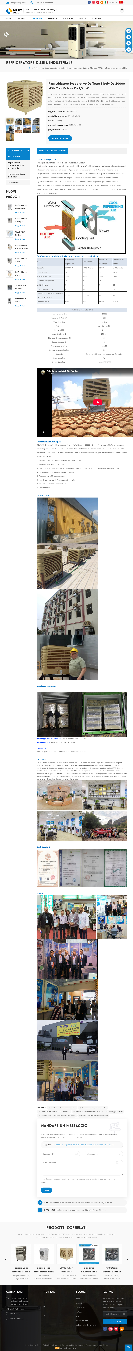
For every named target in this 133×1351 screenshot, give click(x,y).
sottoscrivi (115, 1321)
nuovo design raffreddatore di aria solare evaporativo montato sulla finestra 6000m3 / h (22, 1270)
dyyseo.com (97, 1345)
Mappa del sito (82, 1321)
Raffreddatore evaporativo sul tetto (94, 1108)
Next (127, 1259)
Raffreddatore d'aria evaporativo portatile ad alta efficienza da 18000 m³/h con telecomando (22, 260)
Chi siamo (21, 18)
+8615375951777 (17, 1319)
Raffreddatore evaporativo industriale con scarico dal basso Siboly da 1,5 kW (81, 1203)
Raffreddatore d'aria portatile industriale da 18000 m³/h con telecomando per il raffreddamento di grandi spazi (22, 247)
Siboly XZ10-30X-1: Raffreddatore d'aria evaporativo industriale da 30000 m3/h (21, 234)
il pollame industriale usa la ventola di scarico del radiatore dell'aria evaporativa (67, 1270)
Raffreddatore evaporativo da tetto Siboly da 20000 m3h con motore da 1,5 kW (83, 1145)
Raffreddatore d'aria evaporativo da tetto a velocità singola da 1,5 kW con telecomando (112, 1270)
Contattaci (80, 1307)
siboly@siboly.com (18, 3)
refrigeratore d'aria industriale (16, 175)
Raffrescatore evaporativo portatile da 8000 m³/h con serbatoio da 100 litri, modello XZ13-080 (22, 207)
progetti (52, 18)
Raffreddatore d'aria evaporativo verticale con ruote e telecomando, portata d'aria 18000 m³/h (21, 274)
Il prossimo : (50, 1210)
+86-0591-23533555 (44, 3)
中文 (125, 2)
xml (77, 1316)
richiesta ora (59, 138)
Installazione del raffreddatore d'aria (63, 1108)
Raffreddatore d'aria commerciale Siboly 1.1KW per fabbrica (80, 1210)
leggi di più (19, 212)
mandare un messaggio (128, 1348)
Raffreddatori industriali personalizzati (94, 1115)
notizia (82, 18)
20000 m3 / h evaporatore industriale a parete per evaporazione (44, 1270)
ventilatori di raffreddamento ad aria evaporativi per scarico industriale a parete (89, 1270)
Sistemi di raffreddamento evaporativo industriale (58, 1115)
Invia (46, 1190)
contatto (97, 18)
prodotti (37, 18)
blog (106, 1345)
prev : (46, 1203)
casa (8, 18)
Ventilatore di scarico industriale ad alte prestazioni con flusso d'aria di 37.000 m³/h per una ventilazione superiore (22, 287)
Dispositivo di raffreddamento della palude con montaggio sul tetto (99, 1112)
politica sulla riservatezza (86, 1325)
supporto (68, 18)
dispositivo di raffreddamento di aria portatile (16, 165)
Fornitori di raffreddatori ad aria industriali (55, 1112)
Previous (6, 1259)
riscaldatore (13, 182)
